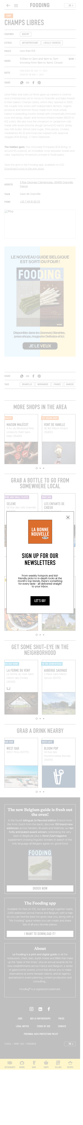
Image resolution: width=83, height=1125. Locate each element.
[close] (68, 517)
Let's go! (40, 601)
